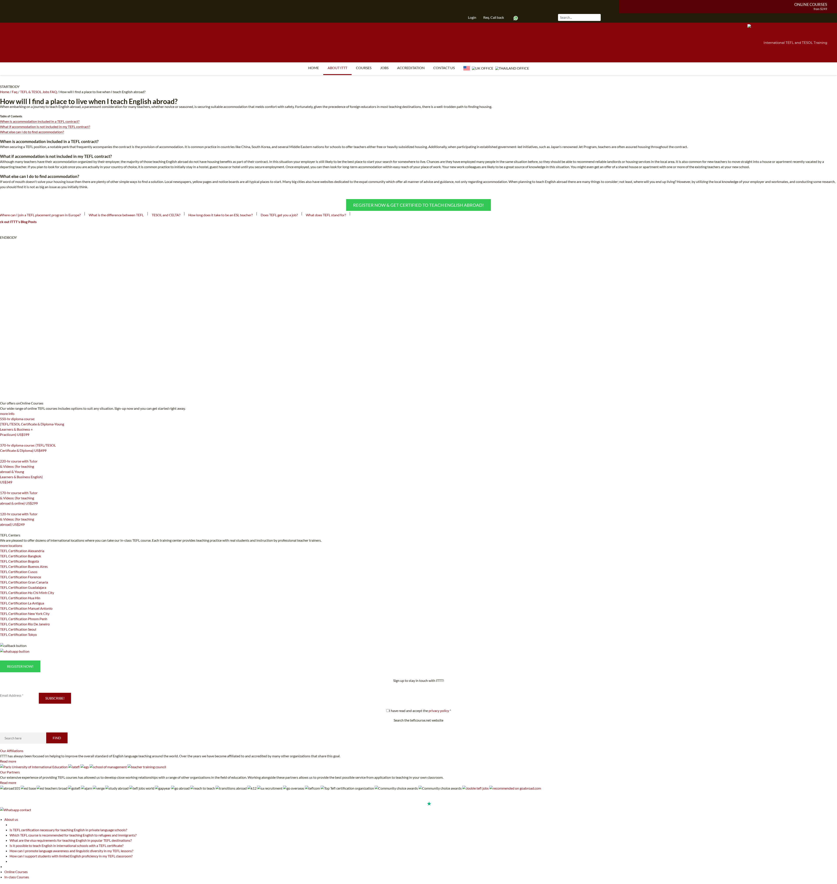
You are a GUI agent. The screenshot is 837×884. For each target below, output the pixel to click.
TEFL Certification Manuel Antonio (26, 608)
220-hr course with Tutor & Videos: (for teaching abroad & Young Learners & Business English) (21, 471)
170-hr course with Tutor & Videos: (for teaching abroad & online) (19, 498)
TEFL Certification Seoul (18, 629)
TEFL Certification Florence (20, 577)
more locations (11, 545)
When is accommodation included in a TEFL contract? (39, 121)
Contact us (444, 68)
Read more (8, 761)
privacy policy (439, 710)
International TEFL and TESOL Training (795, 42)
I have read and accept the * (420, 710)
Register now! (20, 666)
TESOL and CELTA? (166, 215)
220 (2, 487)
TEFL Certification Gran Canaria (24, 582)
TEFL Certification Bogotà (19, 561)
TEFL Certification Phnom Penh (23, 619)
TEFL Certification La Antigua (22, 603)
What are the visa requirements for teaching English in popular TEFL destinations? (71, 840)
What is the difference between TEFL (116, 215)
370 (2, 456)
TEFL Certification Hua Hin (20, 598)
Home (313, 68)
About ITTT (337, 68)
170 (2, 508)
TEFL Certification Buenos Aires (24, 566)
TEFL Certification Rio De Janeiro (25, 624)
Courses (363, 68)
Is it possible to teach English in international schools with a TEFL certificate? (66, 845)
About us (11, 819)
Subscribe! (55, 698)
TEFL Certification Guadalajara (23, 587)
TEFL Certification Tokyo (18, 634)
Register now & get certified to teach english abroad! (418, 205)
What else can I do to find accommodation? (32, 132)
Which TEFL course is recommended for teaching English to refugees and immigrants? (73, 835)
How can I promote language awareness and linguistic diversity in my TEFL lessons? (71, 851)
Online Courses (810, 4)
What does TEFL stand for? (326, 215)
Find (57, 738)
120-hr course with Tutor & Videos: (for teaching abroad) (18, 519)
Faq (14, 92)
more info (7, 413)
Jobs (384, 68)
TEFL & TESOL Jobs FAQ (38, 92)
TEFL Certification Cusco (18, 572)
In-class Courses (16, 877)
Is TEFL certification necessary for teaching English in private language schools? (68, 830)
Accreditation (411, 68)
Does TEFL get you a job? (279, 215)
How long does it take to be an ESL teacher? (220, 215)
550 (2, 440)
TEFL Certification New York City (24, 613)
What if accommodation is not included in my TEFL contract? (45, 127)
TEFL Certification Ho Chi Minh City (27, 592)
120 (2, 530)
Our (11, 751)
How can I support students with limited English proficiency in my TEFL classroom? (71, 856)
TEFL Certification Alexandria (22, 551)
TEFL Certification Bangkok (20, 556)
